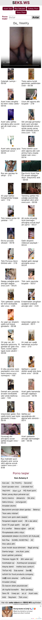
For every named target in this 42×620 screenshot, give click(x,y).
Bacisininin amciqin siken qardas (16, 509)
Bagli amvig (33, 547)
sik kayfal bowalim (10, 589)
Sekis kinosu (7, 502)
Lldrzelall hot (27, 486)
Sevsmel (28, 483)
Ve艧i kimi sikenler (10, 578)
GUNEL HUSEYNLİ (20, 540)
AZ (32, 540)
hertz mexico (8, 498)
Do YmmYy (17, 483)
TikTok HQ (6, 570)
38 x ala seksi (31, 521)
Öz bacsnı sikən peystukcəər (15, 585)
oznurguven (21, 502)
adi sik (31, 528)
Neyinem (12, 597)
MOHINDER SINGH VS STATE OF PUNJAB (20, 536)
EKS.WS (22, 2)
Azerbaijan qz (8, 563)
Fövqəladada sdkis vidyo (13, 532)
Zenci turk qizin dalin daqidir (14, 517)
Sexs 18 (5, 593)
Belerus (36, 509)
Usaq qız (15, 593)
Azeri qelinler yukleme (12, 555)
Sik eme (30, 498)
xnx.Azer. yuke (22, 551)
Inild (4, 597)
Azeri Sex (8, 8)
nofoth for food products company (17, 574)
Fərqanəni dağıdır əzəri (12, 521)
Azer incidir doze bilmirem (13, 547)
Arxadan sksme (9, 505)
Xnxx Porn (21, 12)
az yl (24, 593)
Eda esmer (18, 570)
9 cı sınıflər (7, 528)
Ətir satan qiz (27, 559)
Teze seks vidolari (10, 513)
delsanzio (20, 498)
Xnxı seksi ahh (8, 544)
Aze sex (5, 483)
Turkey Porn (33, 8)
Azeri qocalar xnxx (10, 486)
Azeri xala (33, 593)
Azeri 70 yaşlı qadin (11, 525)
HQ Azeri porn (29, 490)
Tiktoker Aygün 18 (10, 559)
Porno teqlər (21, 473)
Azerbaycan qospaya (26, 563)
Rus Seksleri (20, 8)
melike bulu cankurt (25, 566)
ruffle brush (26, 578)
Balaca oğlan (20, 528)
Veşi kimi (6, 490)
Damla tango (8, 551)
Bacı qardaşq (27, 589)
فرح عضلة (17, 490)
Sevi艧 (29, 570)
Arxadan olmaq (9, 582)
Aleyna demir (8, 566)
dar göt (25, 525)
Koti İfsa (5, 540)
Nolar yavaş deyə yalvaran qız (15, 494)
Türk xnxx (23, 597)
